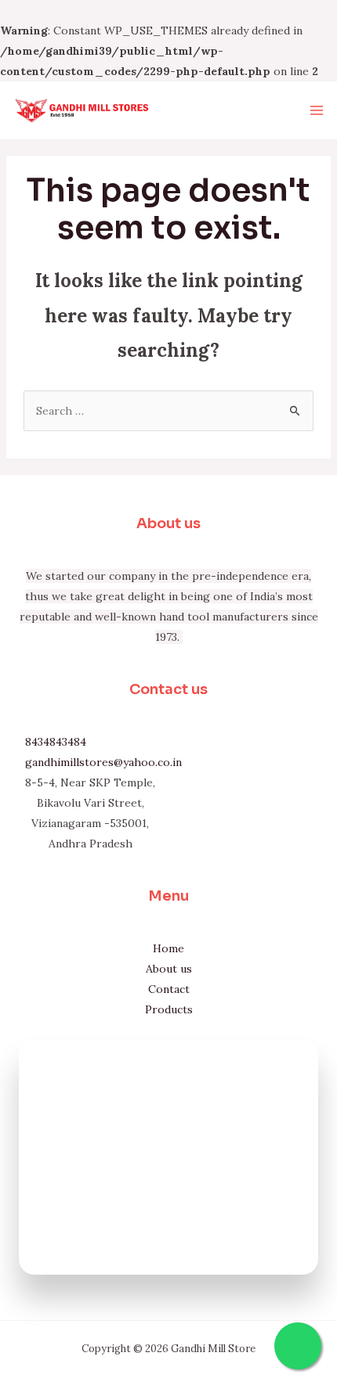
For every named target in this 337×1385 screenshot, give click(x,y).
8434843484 (55, 742)
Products (169, 1009)
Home (168, 948)
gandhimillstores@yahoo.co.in (103, 762)
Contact (169, 989)
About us (169, 969)
